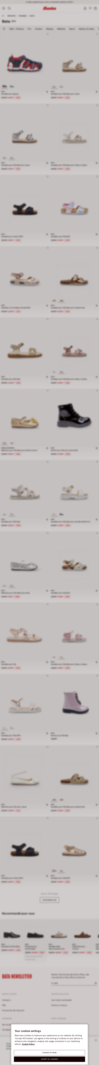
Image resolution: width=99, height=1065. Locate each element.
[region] (49, 1044)
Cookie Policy (28, 1044)
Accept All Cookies (49, 1059)
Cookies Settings (49, 1053)
